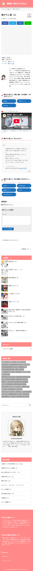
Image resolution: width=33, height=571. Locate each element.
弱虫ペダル (13, 362)
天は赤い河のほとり (6, 374)
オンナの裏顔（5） (6, 489)
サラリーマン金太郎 (22, 367)
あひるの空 (20, 364)
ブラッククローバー (17, 384)
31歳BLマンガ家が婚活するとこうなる (12, 464)
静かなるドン (23, 362)
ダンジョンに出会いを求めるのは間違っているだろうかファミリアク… (16, 376)
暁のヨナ (28, 372)
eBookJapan (22, 185)
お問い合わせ (5, 556)
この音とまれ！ (26, 396)
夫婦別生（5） (5, 498)
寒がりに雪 (11, 63)
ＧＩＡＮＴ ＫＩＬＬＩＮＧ (7, 367)
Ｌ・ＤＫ (3, 381)
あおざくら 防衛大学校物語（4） (18, 330)
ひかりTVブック (7, 194)
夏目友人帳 (20, 394)
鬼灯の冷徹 (12, 386)
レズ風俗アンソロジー (15, 293)
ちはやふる (7, 379)
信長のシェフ (4, 389)
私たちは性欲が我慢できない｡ (8, 391)
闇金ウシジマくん (5, 372)
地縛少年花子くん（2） (7, 476)
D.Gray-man (25, 379)
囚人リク (16, 369)
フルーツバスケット (13, 394)
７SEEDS (16, 367)
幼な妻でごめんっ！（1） (16, 269)
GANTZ (3, 379)
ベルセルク (13, 379)
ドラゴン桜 (13, 396)
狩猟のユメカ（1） (14, 286)
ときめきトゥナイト (24, 381)
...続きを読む (14, 446)
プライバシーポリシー (7, 560)
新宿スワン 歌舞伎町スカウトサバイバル (23, 391)
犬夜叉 (3, 394)
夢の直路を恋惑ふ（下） (8, 493)
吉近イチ (5, 18)
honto (20, 190)
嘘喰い (18, 362)
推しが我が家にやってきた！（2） (10, 472)
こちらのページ (25, 130)
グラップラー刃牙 (5, 364)
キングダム (21, 369)
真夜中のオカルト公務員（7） (9, 468)
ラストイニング (19, 379)
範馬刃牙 (24, 372)
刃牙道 (6, 394)
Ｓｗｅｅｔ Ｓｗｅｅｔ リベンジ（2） (12, 485)
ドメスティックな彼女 (6, 396)
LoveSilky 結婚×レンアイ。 (15, 372)
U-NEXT (5, 101)
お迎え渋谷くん (19, 389)
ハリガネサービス (5, 386)
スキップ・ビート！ (14, 364)
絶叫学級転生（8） (14, 277)
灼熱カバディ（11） (14, 302)
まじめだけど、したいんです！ (8, 369)
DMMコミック (22, 101)
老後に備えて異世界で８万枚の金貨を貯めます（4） (20, 310)
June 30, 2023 (23, 168)
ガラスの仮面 (8, 362)
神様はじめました (9, 381)
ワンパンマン (19, 396)
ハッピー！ (24, 384)
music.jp (5, 105)
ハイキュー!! (16, 381)
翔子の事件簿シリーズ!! (7, 384)
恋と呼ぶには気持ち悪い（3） (17, 316)
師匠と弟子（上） (6, 481)
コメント (4, 214)
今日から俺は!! (27, 364)
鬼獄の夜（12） (13, 261)
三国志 (3, 362)
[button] (29, 405)
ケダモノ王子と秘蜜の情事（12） (18, 322)
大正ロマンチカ (26, 394)
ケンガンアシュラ (11, 389)
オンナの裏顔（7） (6, 502)
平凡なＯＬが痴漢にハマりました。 (22, 386)
